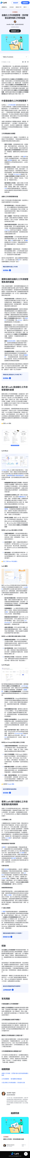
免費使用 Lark (15, 31)
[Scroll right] (27, 7)
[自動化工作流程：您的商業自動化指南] (15, 1133)
